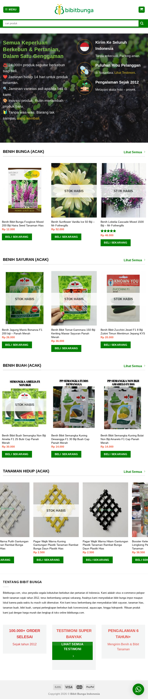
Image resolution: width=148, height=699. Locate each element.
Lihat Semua (133, 152)
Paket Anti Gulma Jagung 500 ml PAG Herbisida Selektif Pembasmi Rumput (71, 545)
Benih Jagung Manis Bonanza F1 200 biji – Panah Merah (89, 331)
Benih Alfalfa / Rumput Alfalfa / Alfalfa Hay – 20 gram (123, 223)
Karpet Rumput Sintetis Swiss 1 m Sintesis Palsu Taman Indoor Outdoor (123, 543)
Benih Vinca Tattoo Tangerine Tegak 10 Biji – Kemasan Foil (74, 223)
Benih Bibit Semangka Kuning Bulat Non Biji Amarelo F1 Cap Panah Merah (85, 439)
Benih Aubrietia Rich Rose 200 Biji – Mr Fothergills (24, 223)
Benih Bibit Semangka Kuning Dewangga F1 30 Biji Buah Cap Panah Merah (34, 439)
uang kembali (28, 118)
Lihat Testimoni (124, 72)
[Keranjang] (142, 10)
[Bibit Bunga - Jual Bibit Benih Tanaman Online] (74, 9)
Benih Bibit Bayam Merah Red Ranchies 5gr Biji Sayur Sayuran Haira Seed (39, 333)
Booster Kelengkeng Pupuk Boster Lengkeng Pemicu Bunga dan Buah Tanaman (23, 545)
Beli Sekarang (17, 236)
